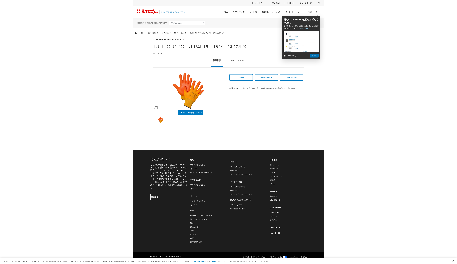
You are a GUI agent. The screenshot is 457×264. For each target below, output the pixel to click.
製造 (192, 223)
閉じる (314, 56)
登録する (154, 197)
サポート (289, 12)
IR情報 (272, 180)
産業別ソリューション (271, 12)
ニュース (273, 172)
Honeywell (274, 165)
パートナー (260, 3)
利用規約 (214, 261)
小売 (192, 231)
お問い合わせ (275, 212)
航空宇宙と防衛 (196, 242)
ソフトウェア (239, 12)
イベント (273, 184)
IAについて (274, 169)
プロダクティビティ (197, 165)
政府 (192, 238)
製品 (226, 12)
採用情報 (273, 196)
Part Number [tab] (237, 60)
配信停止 (273, 220)
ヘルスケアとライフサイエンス (202, 215)
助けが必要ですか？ (237, 209)
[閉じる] (453, 260)
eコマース (194, 234)
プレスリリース (276, 176)
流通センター (195, 227)
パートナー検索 (305, 12)
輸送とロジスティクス (198, 219)
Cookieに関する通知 (198, 261)
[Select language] (252, 3)
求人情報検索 (275, 200)
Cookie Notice (293, 257)
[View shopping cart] (319, 3)
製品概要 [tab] (217, 60)
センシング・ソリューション (201, 172)
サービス (253, 12)
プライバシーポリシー (260, 257)
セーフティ (194, 169)
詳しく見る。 (305, 28)
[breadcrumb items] (136, 32)
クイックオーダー (306, 3)
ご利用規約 (246, 257)
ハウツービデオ (236, 205)
